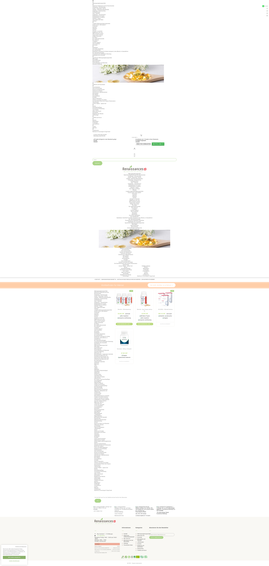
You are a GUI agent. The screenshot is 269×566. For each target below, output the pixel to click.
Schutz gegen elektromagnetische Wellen (102, 441)
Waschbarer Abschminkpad (101, 370)
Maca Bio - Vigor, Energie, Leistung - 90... (145, 310)
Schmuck (96, 433)
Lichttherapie (97, 414)
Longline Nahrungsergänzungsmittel (101, 23)
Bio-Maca (94, 37)
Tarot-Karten (95, 110)
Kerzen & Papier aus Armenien (101, 423)
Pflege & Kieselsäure (99, 384)
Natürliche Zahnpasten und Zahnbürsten (100, 391)
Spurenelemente (96, 60)
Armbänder (97, 436)
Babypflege (97, 412)
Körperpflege (97, 382)
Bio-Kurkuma (95, 40)
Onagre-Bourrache (96, 36)
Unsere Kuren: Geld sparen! (99, 25)
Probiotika (95, 26)
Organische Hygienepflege (100, 385)
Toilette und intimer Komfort (101, 397)
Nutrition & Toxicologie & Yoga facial (101, 131)
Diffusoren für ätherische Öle (101, 359)
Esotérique (95, 122)
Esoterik (96, 437)
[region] (14, 555)
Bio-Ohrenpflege (98, 387)
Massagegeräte (98, 413)
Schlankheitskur (96, 12)
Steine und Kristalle (99, 431)
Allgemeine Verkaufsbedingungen (128, 536)
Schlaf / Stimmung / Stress (99, 8)
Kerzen (96, 422)
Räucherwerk (97, 418)
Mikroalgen (95, 59)
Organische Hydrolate (99, 361)
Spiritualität (95, 112)
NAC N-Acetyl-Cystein (97, 33)
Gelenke (94, 21)
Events (94, 126)
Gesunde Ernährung (97, 64)
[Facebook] (267, 8)
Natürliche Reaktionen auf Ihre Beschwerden (103, 6)
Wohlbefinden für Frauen (98, 16)
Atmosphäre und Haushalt (100, 417)
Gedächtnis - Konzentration (99, 14)
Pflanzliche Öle (98, 403)
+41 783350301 (101, 535)
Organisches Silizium (97, 35)
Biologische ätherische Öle (100, 355)
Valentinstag (95, 102)
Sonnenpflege (97, 411)
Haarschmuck (97, 378)
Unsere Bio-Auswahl (99, 404)
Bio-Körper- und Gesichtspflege (102, 379)
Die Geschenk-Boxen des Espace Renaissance (103, 101)
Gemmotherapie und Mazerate (99, 62)
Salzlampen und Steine (99, 432)
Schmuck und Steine (97, 91)
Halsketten (97, 435)
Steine (95, 429)
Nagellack (96, 369)
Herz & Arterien (96, 43)
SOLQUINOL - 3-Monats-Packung (165, 309)
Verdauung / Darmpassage (99, 7)
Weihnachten (97, 479)
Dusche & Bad (97, 393)
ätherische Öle (97, 353)
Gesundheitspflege (97, 107)
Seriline (94, 30)
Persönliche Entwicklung (98, 108)
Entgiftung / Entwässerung (98, 11)
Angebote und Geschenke (98, 84)
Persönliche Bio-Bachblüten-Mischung (101, 54)
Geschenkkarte (96, 96)
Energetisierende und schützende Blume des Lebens (102, 445)
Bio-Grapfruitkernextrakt (98, 38)
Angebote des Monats (97, 113)
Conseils (266, 6)
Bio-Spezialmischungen (98, 52)
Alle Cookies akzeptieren (14, 557)
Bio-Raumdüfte (98, 360)
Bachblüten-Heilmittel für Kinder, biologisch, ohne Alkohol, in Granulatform (110, 51)
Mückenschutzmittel (99, 409)
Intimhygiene (97, 394)
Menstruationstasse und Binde (101, 395)
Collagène (94, 41)
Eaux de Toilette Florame (100, 400)
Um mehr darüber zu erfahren (160, 285)
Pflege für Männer (98, 383)
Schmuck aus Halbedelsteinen (99, 92)
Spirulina (94, 27)
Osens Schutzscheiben (100, 438)
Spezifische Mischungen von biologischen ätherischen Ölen (101, 357)
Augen (95, 366)
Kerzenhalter (97, 426)
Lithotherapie (97, 428)
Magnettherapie (98, 416)
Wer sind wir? (127, 538)
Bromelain (94, 45)
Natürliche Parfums (99, 402)
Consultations (95, 124)
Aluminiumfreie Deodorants (101, 389)
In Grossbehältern (98, 406)
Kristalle (94, 97)
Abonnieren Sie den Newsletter (128, 541)
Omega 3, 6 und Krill (97, 31)
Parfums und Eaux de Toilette (101, 398)
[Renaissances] (134, 168)
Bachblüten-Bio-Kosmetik (98, 55)
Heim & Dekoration (97, 98)
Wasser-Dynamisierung (100, 443)
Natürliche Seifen (98, 388)
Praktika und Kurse (97, 117)
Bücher (94, 106)
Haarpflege (97, 371)
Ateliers (94, 120)
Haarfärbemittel (98, 375)
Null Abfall (96, 408)
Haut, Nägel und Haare (97, 19)
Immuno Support (96, 42)
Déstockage (95, 115)
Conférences (95, 130)
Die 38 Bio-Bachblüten (97, 49)
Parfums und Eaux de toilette (99, 99)
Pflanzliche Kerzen (98, 424)
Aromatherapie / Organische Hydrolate (103, 354)
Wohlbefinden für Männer (98, 17)
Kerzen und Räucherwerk (98, 89)
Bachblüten (95, 47)
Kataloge (126, 543)
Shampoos (96, 373)
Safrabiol (94, 28)
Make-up (96, 364)
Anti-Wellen (95, 94)
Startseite (97, 279)
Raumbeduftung (98, 421)
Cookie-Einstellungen (14, 560)
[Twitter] (267, 11)
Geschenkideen (96, 87)
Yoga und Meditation (99, 427)
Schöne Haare (97, 374)
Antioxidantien (95, 61)
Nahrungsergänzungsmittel (99, 3)
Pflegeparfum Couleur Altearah (101, 399)
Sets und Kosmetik (97, 88)
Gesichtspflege (98, 380)
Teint (95, 365)
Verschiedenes (98, 407)
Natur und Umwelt (96, 111)
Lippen (96, 368)
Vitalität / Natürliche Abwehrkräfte (100, 9)
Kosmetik (96, 363)
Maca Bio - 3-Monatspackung (124, 309)
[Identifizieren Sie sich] (134, 149)
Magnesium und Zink (97, 32)
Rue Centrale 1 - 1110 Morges (105, 534)
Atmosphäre (95, 93)
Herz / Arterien (96, 13)
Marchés (94, 127)
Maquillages (95, 121)
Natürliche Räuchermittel (100, 419)
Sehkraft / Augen (96, 18)
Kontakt (125, 533)
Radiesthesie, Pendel (99, 440)
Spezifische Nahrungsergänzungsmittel (102, 57)
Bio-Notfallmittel (96, 50)
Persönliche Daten (128, 545)
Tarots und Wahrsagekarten (101, 447)
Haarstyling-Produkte (99, 376)
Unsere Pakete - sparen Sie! (99, 103)
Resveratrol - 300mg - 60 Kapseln (124, 348)
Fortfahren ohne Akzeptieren (20, 546)
